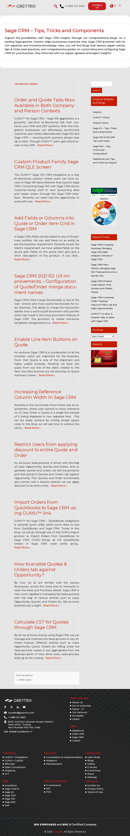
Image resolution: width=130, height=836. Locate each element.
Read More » (45, 145)
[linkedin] (17, 707)
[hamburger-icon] (119, 5)
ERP (5, 781)
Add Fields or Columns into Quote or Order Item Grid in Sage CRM (44, 223)
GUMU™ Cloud (101, 117)
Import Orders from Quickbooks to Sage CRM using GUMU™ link (45, 507)
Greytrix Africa (100, 123)
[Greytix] (26, 700)
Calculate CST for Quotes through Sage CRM (41, 624)
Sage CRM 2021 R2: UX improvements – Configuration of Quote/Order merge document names (45, 284)
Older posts (23, 679)
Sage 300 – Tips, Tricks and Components (102, 150)
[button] (113, 6)
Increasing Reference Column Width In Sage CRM (45, 394)
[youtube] (24, 707)
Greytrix (97, 112)
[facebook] (5, 707)
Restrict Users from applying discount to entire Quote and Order (46, 450)
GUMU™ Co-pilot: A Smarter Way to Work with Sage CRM (102, 317)
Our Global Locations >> (18, 731)
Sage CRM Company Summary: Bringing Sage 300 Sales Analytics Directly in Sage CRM (102, 251)
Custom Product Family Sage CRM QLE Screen (46, 164)
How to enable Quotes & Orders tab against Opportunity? (40, 569)
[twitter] (11, 707)
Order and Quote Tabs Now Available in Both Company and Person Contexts (44, 105)
